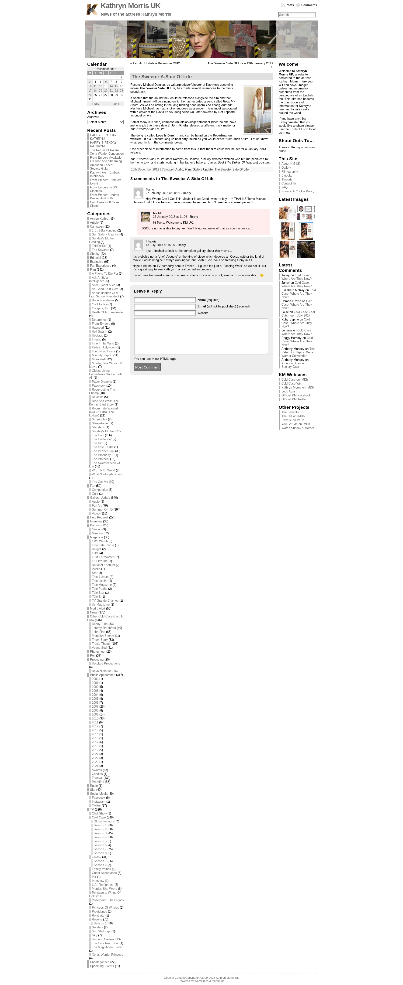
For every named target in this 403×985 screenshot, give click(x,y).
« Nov (95, 103)
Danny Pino (100, 624)
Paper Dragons (102, 381)
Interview (96, 521)
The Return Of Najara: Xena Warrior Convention (107, 151)
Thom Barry (100, 639)
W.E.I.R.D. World (103, 470)
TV (92, 809)
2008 (95, 710)
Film (93, 269)
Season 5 (100, 841)
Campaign (97, 226)
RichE (157, 213)
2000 (95, 679)
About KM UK (290, 163)
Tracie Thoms (101, 643)
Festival (97, 778)
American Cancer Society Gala (101, 166)
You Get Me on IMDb (295, 424)
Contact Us (289, 183)
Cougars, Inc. (101, 308)
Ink (94, 877)
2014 (95, 734)
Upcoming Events (102, 966)
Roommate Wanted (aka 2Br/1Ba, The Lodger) (103, 412)
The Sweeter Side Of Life (232, 169)
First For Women (103, 557)
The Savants (100, 250)
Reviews (97, 397)
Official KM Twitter (293, 399)
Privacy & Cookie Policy (297, 191)
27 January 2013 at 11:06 (170, 216)
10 (90, 86)
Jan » (116, 103)
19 (100, 90)
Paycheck (98, 385)
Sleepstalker (100, 423)
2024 (95, 766)
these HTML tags (164, 359)
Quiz (95, 493)
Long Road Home (103, 351)
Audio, (180, 169)
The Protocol (100, 459)
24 (90, 95)
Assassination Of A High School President (104, 294)
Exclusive (96, 261)
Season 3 (100, 833)
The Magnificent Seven (107, 947)
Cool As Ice (100, 304)
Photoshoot (97, 651)
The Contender (102, 439)
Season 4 (100, 837)
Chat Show (99, 813)
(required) (208, 300)
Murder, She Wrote (104, 888)
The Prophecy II (103, 455)
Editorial (95, 257)
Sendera (97, 927)
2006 (95, 702)
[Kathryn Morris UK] (201, 39)
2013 (95, 730)
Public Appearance (102, 675)
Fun (92, 485)
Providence (99, 911)
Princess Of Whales (105, 907)
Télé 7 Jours (100, 577)
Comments (309, 5)
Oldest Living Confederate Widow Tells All (105, 374)
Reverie (97, 919)
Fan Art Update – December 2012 (156, 63)
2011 (95, 722)
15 (116, 86)
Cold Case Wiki (291, 383)
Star (94, 573)
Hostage (97, 335)
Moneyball (99, 359)
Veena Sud (99, 647)
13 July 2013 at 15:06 (160, 245)
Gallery (286, 167)
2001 (95, 683)
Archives (93, 117)
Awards (97, 770)
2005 (95, 698)
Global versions (104, 821)
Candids (97, 774)
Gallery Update (100, 497)
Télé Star (98, 592)
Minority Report (102, 355)
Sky (94, 935)
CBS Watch (100, 541)
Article (94, 222)
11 (95, 86)
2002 (95, 686)
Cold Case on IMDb (294, 379)
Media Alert (97, 608)
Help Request (99, 517)
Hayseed (98, 327)
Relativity (98, 915)
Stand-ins (98, 427)
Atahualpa (218, 981)
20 (106, 90)
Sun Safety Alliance (105, 234)
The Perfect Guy (103, 451)
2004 (95, 694)
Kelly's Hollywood (103, 347)
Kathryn (95, 525)
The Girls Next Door (105, 943)
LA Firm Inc (100, 561)
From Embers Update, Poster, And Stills (105, 196)
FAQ (284, 187)
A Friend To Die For (105, 273)
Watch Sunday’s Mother (297, 428)
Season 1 (100, 825)
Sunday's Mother (103, 431)
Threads (286, 179)
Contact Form (299, 129)
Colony (96, 857)
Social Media (99, 793)
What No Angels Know (107, 474)
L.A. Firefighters (103, 884)
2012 (95, 726)
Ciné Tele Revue (103, 545)
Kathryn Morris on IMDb (297, 387)
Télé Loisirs (100, 581)
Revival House (101, 671)
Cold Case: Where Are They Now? (296, 276)
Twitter (96, 805)
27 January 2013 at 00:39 (163, 193)
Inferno (96, 339)
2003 (95, 690)
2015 (95, 738)
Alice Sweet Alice (103, 285)
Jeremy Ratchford (104, 628)
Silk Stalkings (101, 931)
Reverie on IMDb (292, 420)
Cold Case (99, 817)
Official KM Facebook (296, 395)
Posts (290, 5)
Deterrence (99, 319)
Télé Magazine (102, 584)
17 (90, 90)
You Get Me (100, 482)
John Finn (98, 632)
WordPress (201, 981)
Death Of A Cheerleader (108, 312)
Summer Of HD (102, 509)
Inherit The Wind (103, 343)
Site (92, 789)
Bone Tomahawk (103, 300)
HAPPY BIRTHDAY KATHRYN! (103, 136)
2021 (95, 754)
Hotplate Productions (106, 663)
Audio (96, 501)
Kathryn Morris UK (130, 6)
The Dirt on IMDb (293, 416)
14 (111, 86)
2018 (95, 746)
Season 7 (100, 849)
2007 (95, 706)
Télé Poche (99, 588)
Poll (92, 655)
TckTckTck (99, 246)
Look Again (288, 391)
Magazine (96, 537)
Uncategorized (99, 962)
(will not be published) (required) (224, 306)
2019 (95, 750)
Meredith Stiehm (103, 635)
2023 (95, 762)
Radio (94, 785)
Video (96, 513)
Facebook (98, 797)
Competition (100, 489)
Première (98, 782)
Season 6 (100, 845)
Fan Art (97, 505)
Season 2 (100, 829)
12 (100, 86)
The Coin (98, 435)
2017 (95, 742)
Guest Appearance (104, 873)
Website (203, 313)
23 (121, 90)
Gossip (96, 529)
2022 (95, 758)
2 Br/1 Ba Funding (104, 230)
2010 (95, 718)
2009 (95, 714)
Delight (96, 549)
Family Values (101, 869)
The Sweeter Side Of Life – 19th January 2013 (240, 63)
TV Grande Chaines (105, 600)
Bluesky (286, 175)
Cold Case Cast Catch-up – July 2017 (298, 313)
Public (96, 569)
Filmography (289, 171)
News (93, 612)
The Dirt (97, 443)
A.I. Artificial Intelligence (98, 279)
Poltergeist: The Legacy (108, 900)
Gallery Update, (204, 169)
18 (95, 90)
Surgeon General (103, 939)
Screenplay (99, 419)
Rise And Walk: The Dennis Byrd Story (104, 402)
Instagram (98, 801)
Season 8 (100, 853)
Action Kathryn (100, 218)
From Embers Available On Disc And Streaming (106, 159)
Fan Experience (100, 265)
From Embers (101, 323)
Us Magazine (101, 604)
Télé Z (96, 596)
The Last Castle (102, 447)
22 (116, 90)
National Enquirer (103, 565)
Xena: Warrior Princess (107, 954)
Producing (97, 659)
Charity (95, 254)
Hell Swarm (99, 331)
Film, (189, 169)
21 (111, 90)
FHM (95, 553)
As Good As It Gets (105, 289)
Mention (97, 533)
